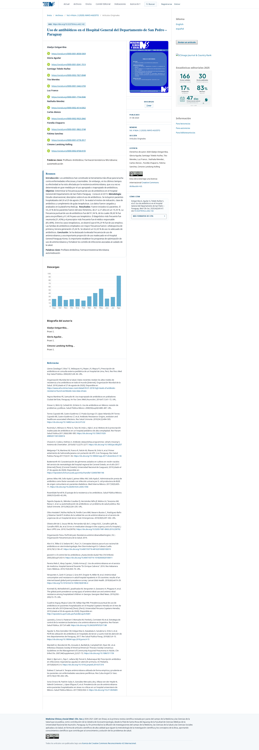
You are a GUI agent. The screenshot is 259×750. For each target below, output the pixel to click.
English (179, 24)
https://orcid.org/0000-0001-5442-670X (69, 86)
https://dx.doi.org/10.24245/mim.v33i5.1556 (69, 487)
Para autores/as (183, 128)
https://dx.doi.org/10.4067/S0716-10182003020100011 (89, 557)
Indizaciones (120, 4)
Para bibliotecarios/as (185, 132)
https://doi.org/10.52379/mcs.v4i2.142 (69, 24)
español (180, 28)
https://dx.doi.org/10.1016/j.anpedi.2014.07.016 (83, 664)
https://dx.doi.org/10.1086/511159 (99, 653)
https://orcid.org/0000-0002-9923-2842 (69, 118)
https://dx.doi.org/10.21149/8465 (103, 690)
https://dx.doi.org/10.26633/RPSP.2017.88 (89, 625)
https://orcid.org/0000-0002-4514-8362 (69, 107)
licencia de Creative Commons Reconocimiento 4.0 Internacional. (109, 743)
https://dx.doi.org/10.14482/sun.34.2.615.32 (66, 422)
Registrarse (166, 4)
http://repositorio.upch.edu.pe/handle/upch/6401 (69, 614)
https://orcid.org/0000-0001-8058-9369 (69, 53)
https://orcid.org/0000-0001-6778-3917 (69, 140)
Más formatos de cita (143, 216)
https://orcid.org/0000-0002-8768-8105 (69, 151)
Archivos (77, 4)
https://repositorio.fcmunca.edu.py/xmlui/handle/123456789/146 (75, 472)
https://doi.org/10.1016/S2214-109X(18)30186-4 (67, 583)
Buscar (152, 4)
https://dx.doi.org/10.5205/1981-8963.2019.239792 (98, 529)
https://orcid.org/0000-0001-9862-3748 (69, 129)
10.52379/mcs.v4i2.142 (144, 211)
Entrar (177, 4)
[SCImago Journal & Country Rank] (193, 55)
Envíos (89, 4)
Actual (66, 4)
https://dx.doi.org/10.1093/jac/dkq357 (105, 444)
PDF (149, 106)
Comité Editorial (103, 4)
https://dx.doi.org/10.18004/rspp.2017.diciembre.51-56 (98, 456)
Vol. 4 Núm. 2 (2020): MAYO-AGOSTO (83, 15)
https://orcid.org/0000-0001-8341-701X (69, 64)
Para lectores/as (183, 123)
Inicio (49, 15)
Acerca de (134, 4)
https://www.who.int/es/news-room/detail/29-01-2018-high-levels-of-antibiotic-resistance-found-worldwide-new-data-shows (81, 389)
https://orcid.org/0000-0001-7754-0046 (69, 96)
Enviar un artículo (187, 42)
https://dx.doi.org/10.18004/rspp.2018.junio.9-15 (68, 639)
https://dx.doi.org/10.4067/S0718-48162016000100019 (87, 549)
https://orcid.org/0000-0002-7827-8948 (69, 75)
